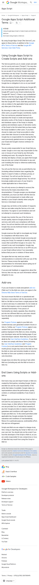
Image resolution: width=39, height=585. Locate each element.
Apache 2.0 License (31, 453)
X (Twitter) (5, 538)
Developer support (7, 502)
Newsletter (5, 535)
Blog (3, 532)
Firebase (4, 561)
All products (5, 567)
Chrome (4, 558)
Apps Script (7, 8)
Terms (4, 575)
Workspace (23, 2)
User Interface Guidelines (19, 339)
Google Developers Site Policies (22, 455)
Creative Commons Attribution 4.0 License (24, 451)
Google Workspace (13, 15)
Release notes (6, 498)
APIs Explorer (6, 523)
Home (3, 15)
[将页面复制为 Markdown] (17, 23)
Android (4, 554)
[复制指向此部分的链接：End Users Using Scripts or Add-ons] (8, 376)
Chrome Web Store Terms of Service (14, 293)
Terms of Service (7, 505)
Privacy (10, 575)
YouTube (4, 541)
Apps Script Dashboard (9, 517)
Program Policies (10, 322)
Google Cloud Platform (9, 564)
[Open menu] (3, 2)
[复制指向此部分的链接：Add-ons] (13, 283)
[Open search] (31, 2)
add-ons (32, 288)
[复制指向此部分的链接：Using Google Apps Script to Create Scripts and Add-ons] (34, 59)
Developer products (8, 495)
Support (33, 15)
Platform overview (7, 492)
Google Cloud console (8, 520)
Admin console (6, 513)
